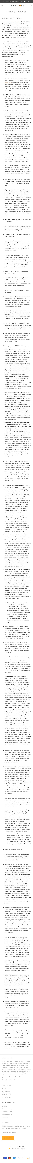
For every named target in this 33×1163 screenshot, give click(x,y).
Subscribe (8, 1138)
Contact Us (4, 1106)
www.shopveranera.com (14, 22)
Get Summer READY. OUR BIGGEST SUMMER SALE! (16, 1)
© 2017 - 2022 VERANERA (16, 1146)
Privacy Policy (8, 82)
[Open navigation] (2, 5)
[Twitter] (6, 1080)
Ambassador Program (7, 1109)
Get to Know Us (6, 1089)
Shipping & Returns (7, 1114)
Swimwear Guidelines (7, 1111)
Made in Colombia (6, 1094)
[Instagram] (10, 1080)
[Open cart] (30, 5)
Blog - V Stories (6, 1091)
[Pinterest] (14, 1080)
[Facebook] (2, 1080)
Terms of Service (6, 1097)
